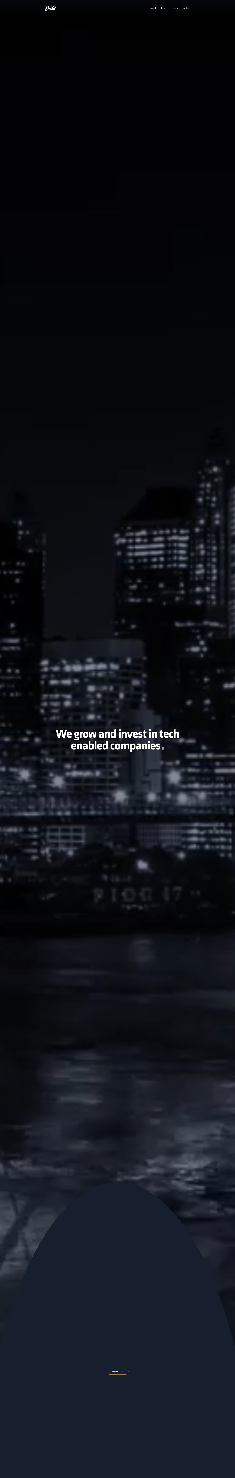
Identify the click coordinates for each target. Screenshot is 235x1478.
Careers (174, 7)
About (153, 7)
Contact (186, 7)
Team (163, 7)
